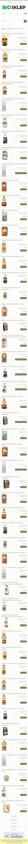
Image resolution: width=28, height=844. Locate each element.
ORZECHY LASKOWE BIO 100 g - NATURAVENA (13, 537)
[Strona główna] (14, 7)
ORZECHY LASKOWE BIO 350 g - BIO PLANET (13, 552)
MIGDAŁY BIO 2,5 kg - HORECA (9, 210)
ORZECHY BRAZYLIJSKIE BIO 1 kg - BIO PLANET (13, 351)
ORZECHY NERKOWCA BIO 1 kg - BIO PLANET (13, 678)
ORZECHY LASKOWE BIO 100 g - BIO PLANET (13, 507)
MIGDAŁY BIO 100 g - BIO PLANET (10, 195)
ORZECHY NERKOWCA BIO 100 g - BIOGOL (12, 708)
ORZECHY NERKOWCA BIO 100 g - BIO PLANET (13, 693)
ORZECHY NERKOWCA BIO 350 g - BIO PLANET (13, 740)
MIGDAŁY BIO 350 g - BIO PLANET (10, 225)
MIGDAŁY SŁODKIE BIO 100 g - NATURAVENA (13, 320)
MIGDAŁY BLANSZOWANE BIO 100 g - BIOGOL (13, 272)
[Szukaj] (25, 21)
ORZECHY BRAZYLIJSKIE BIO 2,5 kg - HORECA (13, 429)
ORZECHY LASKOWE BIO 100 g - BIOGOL (12, 522)
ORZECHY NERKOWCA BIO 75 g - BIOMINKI (12, 786)
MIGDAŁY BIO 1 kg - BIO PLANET (9, 180)
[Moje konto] (17, 14)
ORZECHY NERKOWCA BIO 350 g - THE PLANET (13, 755)
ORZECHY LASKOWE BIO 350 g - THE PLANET (13, 567)
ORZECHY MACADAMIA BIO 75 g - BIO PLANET (13, 663)
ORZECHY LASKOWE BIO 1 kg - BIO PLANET (12, 493)
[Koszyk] (24, 14)
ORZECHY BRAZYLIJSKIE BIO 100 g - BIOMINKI (13, 381)
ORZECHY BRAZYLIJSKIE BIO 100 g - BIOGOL (13, 366)
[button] (3, 14)
